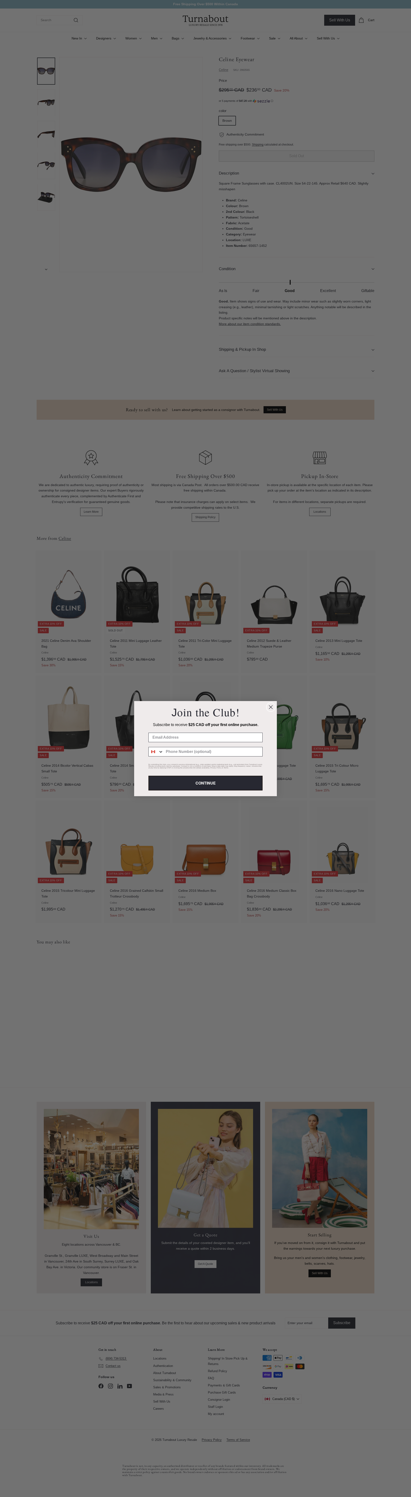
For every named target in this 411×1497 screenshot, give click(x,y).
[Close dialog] (271, 707)
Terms (226, 768)
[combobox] (156, 751)
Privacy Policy (216, 768)
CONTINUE (206, 783)
